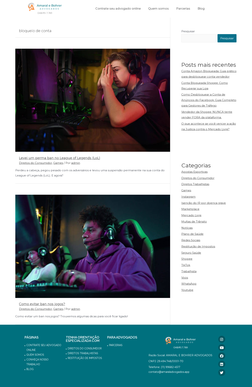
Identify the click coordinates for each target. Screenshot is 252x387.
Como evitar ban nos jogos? (42, 304)
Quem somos (158, 8)
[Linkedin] (221, 364)
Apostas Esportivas (194, 171)
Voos (184, 277)
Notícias (187, 228)
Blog (201, 8)
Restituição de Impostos (198, 246)
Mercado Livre (191, 215)
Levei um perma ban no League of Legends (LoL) (59, 158)
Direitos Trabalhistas (195, 184)
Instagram (188, 196)
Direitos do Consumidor (35, 163)
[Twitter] (221, 372)
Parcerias (183, 8)
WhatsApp (188, 283)
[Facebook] (221, 355)
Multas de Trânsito (194, 221)
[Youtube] (221, 347)
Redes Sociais (190, 240)
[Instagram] (221, 339)
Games (58, 163)
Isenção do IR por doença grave (203, 203)
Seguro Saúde (191, 252)
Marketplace (190, 209)
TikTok (185, 265)
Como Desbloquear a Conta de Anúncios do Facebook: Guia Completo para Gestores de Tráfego (208, 100)
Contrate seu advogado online (118, 8)
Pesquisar (188, 31)
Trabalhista (188, 271)
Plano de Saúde (192, 234)
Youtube (187, 290)
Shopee (186, 259)
